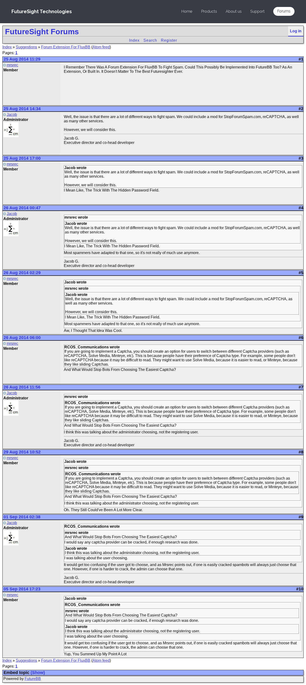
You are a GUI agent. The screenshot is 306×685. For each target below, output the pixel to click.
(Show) (38, 672)
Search (150, 40)
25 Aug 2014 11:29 (22, 59)
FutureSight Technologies (41, 11)
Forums (283, 11)
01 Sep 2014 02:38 (22, 517)
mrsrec (12, 65)
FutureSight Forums (42, 31)
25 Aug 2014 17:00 (22, 158)
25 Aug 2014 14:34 (22, 108)
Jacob (12, 115)
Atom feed (101, 47)
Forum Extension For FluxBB (65, 47)
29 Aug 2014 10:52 (22, 452)
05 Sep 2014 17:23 (22, 589)
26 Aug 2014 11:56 (22, 387)
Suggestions (26, 47)
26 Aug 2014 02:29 (22, 272)
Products (209, 11)
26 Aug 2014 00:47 (22, 207)
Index (134, 40)
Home (186, 11)
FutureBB (33, 679)
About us (234, 11)
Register (169, 40)
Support (257, 11)
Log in (295, 31)
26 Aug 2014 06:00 (22, 337)
